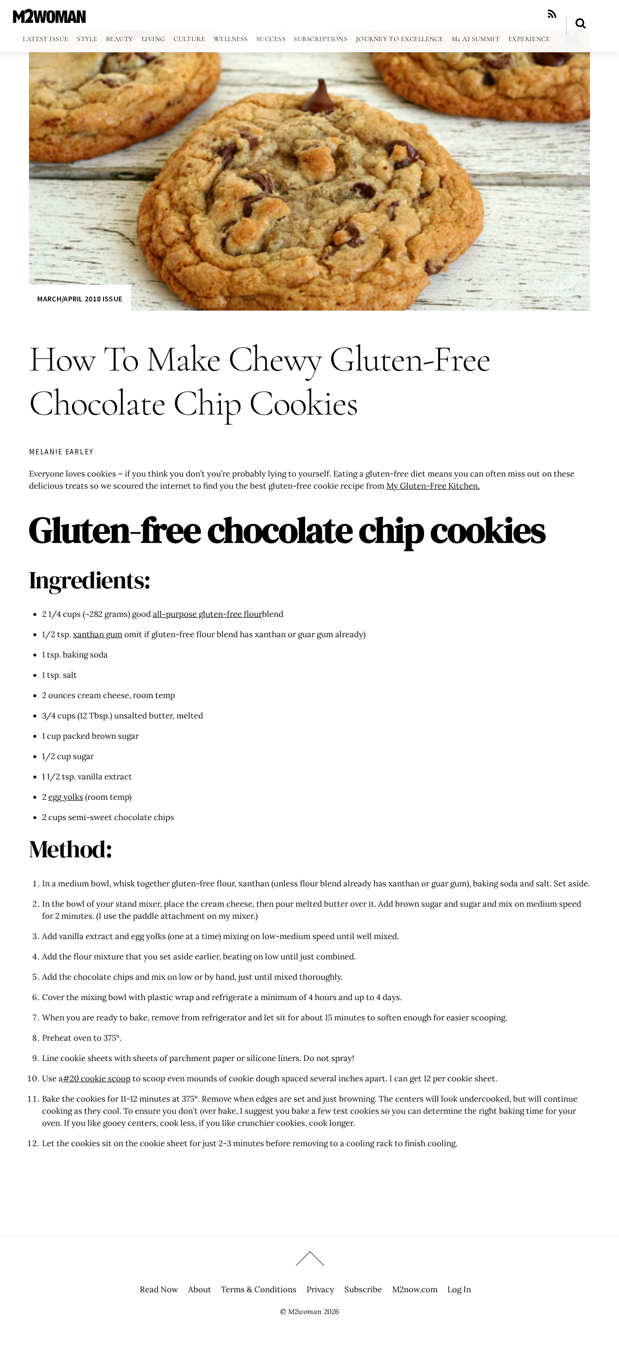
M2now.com (415, 1289)
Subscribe (363, 1289)
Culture (189, 39)
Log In (459, 1289)
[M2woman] (49, 18)
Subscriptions (320, 39)
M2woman (305, 1311)
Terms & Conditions (258, 1289)
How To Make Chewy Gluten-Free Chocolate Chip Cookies (259, 381)
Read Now (159, 1289)
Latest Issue (45, 39)
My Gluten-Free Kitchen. (433, 485)
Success (270, 39)
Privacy (320, 1289)
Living (153, 39)
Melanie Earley (61, 451)
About (199, 1289)
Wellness (231, 39)
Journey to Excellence (399, 39)
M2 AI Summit (476, 39)
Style (87, 39)
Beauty (119, 39)
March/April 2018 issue (79, 298)
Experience (529, 39)
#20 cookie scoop (97, 1078)
